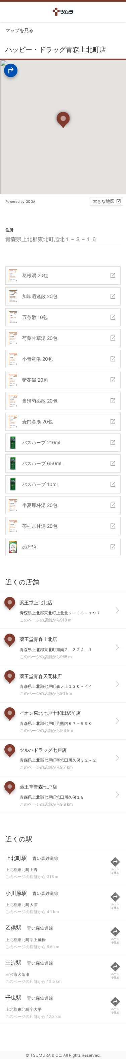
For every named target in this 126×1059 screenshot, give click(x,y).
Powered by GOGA (20, 201)
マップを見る (19, 30)
